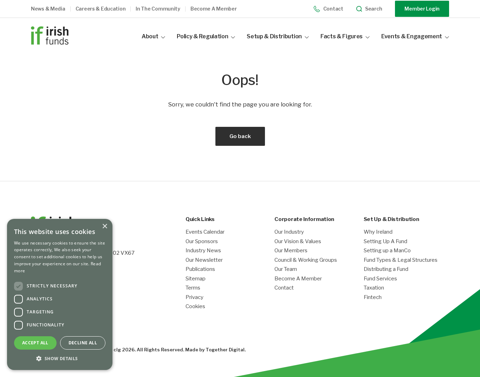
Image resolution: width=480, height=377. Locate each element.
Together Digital (225, 349)
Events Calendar (205, 232)
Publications (200, 269)
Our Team (285, 269)
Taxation (374, 288)
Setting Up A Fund (385, 242)
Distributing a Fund (386, 269)
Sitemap (196, 279)
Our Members (290, 251)
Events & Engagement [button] (411, 36)
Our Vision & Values (297, 242)
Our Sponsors (202, 242)
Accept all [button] (35, 343)
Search (373, 9)
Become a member (213, 9)
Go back (240, 136)
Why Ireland (378, 232)
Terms (193, 288)
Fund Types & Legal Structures (400, 260)
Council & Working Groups (305, 260)
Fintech (373, 297)
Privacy (194, 297)
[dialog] (59, 294)
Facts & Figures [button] (341, 36)
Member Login (422, 9)
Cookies (195, 307)
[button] (53, 9)
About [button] (150, 36)
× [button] (104, 226)
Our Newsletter (204, 260)
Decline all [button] (83, 343)
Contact (333, 9)
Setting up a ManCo (387, 251)
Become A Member (298, 279)
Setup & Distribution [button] (274, 36)
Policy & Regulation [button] (202, 36)
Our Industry (289, 232)
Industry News (203, 251)
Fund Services (380, 279)
